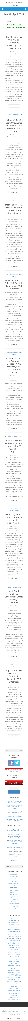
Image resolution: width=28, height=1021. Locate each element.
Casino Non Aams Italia (14, 961)
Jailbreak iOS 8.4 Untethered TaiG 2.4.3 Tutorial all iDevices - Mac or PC (15, 836)
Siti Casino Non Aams (14, 924)
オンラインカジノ (14, 942)
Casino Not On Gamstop (14, 929)
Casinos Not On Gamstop (14, 943)
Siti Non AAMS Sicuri (14, 993)
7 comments (14, 459)
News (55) (14, 878)
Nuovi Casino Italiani (14, 988)
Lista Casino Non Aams (14, 992)
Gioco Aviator (14, 918)
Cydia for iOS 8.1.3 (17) (14, 903)
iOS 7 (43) (14, 881)
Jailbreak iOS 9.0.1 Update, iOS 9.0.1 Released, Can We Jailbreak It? (15, 815)
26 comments (14, 56)
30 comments (14, 221)
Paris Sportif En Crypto (14, 926)
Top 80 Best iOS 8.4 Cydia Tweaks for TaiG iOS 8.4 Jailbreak (15, 847)
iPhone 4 (11, 137)
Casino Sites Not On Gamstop (14, 922)
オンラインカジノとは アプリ (14, 977)
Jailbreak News (17, 54)
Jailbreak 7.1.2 (10, 54)
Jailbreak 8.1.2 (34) (14, 887)
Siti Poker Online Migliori (14, 999)
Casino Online (14, 995)
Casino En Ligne (14, 949)
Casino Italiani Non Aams (14, 967)
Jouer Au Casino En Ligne (14, 990)
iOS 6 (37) (14, 885)
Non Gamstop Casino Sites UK (14, 936)
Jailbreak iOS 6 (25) (14, 894)
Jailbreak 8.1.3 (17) (14, 905)
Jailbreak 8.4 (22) (14, 898)
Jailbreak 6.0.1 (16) (14, 906)
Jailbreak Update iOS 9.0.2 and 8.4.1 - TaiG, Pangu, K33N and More (14, 802)
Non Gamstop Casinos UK (14, 931)
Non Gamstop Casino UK (14, 935)
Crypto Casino (14, 963)
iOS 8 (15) (14, 908)
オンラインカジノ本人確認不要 (14, 976)
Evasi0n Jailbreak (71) (14, 874)
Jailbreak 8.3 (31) (14, 890)
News (17, 378)
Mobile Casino (14, 968)
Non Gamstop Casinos (14, 945)
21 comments (14, 380)
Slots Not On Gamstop (14, 933)
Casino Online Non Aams (14, 958)
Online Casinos (14, 927)
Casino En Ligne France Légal (14, 981)
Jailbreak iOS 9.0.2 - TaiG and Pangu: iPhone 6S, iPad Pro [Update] (15, 811)
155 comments (14, 139)
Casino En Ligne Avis (14, 1001)
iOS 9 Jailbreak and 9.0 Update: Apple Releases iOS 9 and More (14, 819)
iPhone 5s (11, 528)
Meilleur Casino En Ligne (14, 972)
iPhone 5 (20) (14, 901)
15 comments (14, 530)
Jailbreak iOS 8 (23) (14, 896)
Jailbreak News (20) (14, 899)
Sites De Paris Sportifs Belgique (14, 965)
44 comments (14, 294)
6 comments (14, 610)
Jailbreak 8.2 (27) (14, 892)
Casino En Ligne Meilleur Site (14, 960)
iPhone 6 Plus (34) (14, 889)
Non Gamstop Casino (14, 920)
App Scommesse (14, 974)
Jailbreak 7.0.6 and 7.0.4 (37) (14, 883)
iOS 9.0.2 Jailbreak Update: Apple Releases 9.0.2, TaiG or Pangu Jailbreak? (14, 807)
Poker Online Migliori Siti (14, 970)
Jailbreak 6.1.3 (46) (14, 880)
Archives (14, 864)
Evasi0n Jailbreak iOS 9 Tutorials (18, 1010)
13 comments (14, 689)
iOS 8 (11, 608)
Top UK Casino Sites (14, 956)
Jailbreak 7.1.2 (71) (14, 876)
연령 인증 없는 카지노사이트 (14, 979)
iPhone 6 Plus (11, 457)
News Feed (4, 1011)
